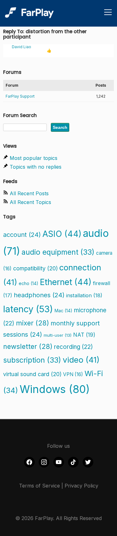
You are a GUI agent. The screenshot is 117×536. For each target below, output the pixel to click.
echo (28, 283)
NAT (84, 334)
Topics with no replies (35, 167)
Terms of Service (39, 485)
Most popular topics (33, 158)
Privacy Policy (81, 485)
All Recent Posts (29, 193)
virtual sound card (32, 374)
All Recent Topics (30, 202)
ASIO (61, 234)
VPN (73, 374)
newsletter (27, 346)
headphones (39, 295)
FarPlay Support (20, 96)
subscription (32, 360)
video (81, 360)
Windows (55, 389)
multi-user (57, 335)
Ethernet (65, 282)
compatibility (35, 268)
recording (73, 346)
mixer (32, 323)
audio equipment (58, 252)
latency (28, 309)
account (22, 234)
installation (84, 295)
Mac (63, 310)
